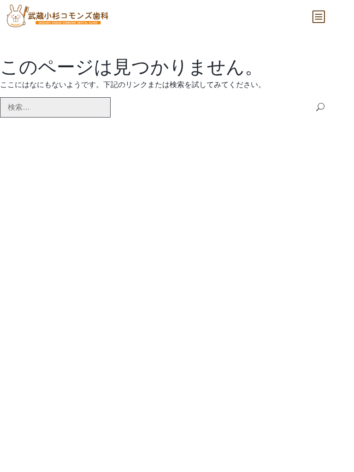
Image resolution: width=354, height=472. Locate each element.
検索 (320, 107)
